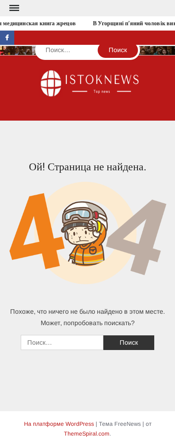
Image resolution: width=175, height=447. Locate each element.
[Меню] (13, 8)
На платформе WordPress (59, 424)
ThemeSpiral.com (86, 433)
